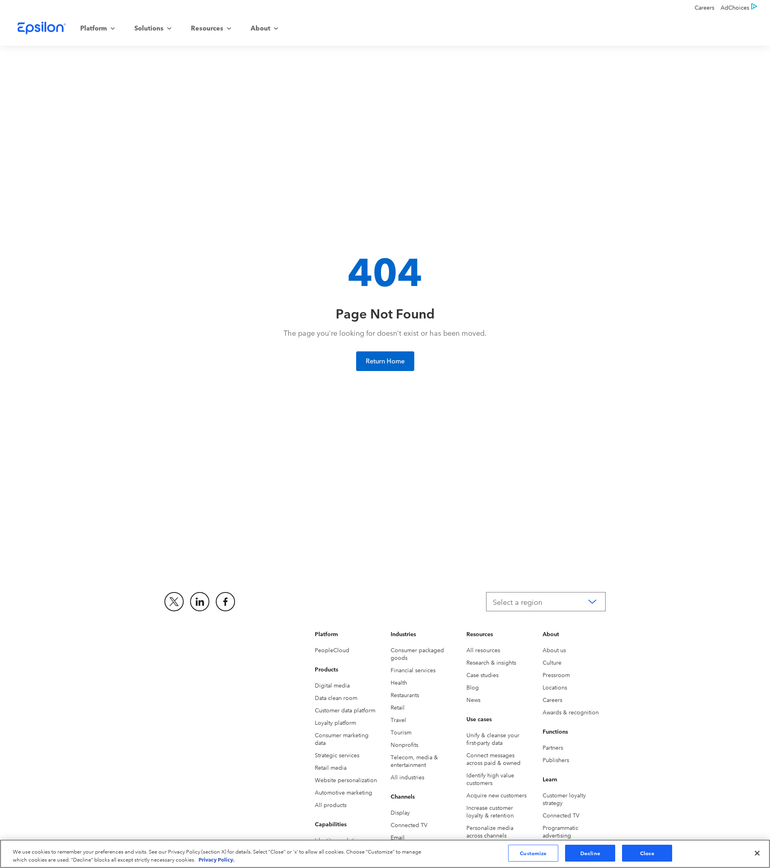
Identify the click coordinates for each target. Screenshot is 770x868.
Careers (552, 700)
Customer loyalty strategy (564, 799)
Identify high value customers (490, 779)
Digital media (332, 685)
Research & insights (491, 662)
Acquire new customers (496, 795)
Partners (553, 747)
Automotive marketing (343, 792)
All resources (483, 650)
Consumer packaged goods (417, 653)
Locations (555, 687)
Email (398, 837)
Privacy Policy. (217, 859)
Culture (552, 662)
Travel (398, 720)
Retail (398, 707)
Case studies (482, 675)
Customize (533, 852)
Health (399, 682)
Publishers (556, 760)
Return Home (385, 360)
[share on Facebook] (225, 601)
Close (647, 852)
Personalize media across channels (489, 831)
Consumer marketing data (342, 738)
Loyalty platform (335, 722)
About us (554, 650)
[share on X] (174, 601)
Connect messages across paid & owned (493, 759)
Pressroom (556, 675)
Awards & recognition (571, 712)
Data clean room (336, 698)
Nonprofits (404, 744)
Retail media (330, 767)
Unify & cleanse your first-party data (492, 738)
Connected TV (409, 825)
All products (330, 805)
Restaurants (405, 695)
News (473, 700)
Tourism (401, 732)
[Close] (757, 853)
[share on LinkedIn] (199, 601)
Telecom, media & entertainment (414, 761)
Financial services (413, 670)
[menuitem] (98, 28)
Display (400, 812)
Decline (590, 852)
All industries (407, 777)
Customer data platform (345, 710)
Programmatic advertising (560, 831)
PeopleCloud (332, 650)
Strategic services (337, 755)
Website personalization (346, 780)
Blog (472, 687)
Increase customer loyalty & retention (490, 811)
